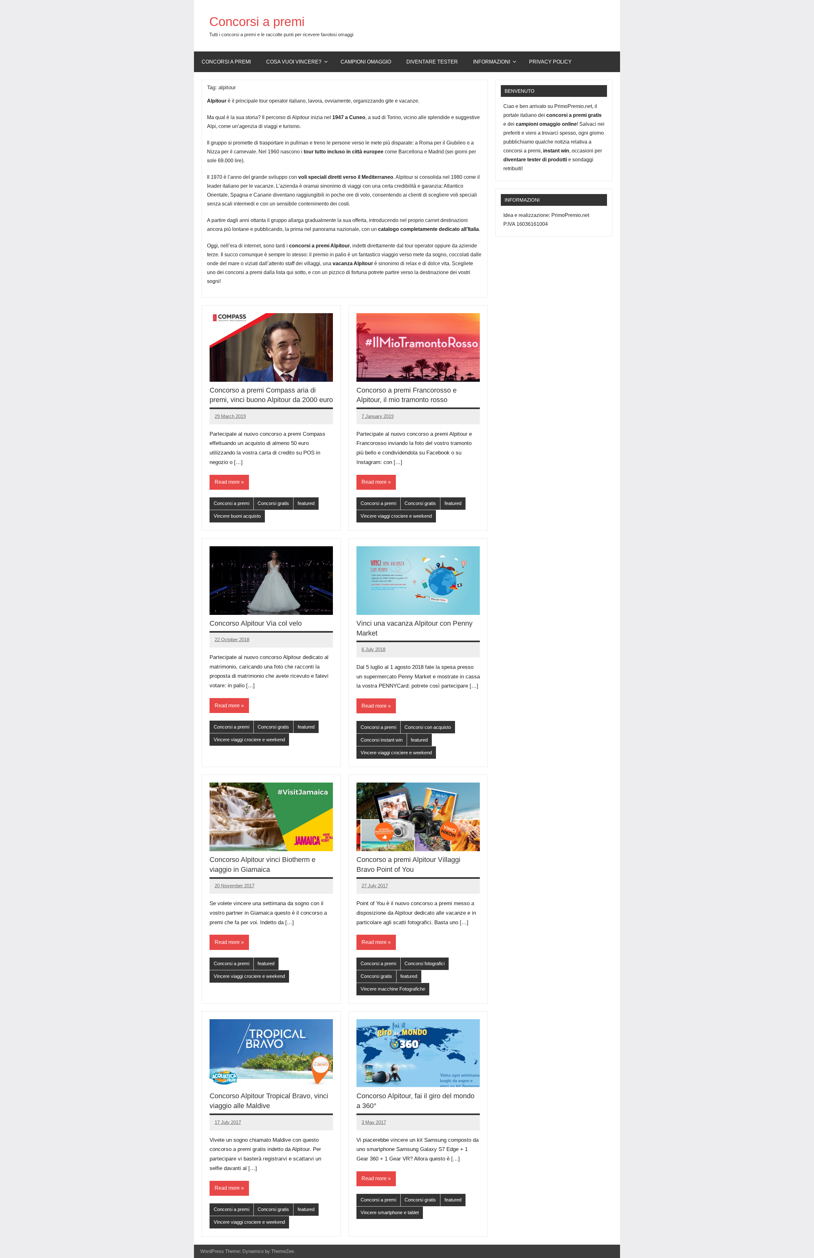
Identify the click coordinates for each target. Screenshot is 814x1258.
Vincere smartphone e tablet (390, 1212)
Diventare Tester (432, 61)
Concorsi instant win (382, 740)
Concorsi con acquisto (427, 727)
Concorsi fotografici (424, 963)
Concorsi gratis (273, 503)
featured (306, 503)
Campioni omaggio (366, 61)
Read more (227, 482)
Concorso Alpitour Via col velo (256, 623)
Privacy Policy (550, 61)
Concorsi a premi (257, 22)
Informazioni (491, 61)
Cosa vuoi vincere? (293, 61)
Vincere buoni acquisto (237, 516)
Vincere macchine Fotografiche (393, 989)
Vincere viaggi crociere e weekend (396, 516)
